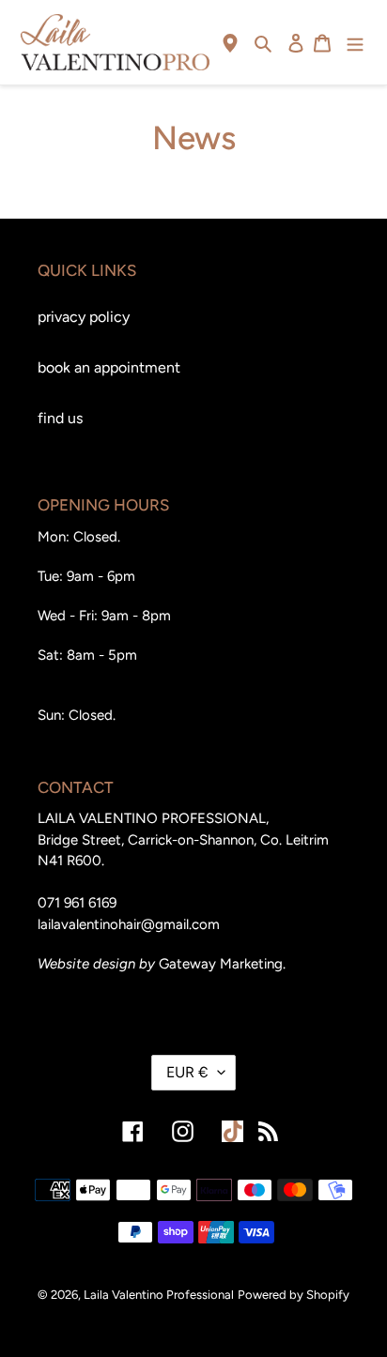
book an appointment (109, 367)
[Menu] (355, 42)
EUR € (187, 1072)
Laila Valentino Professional (159, 1295)
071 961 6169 (77, 902)
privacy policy (84, 317)
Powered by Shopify (293, 1295)
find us (60, 418)
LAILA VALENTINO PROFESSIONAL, (153, 818)
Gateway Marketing (221, 963)
